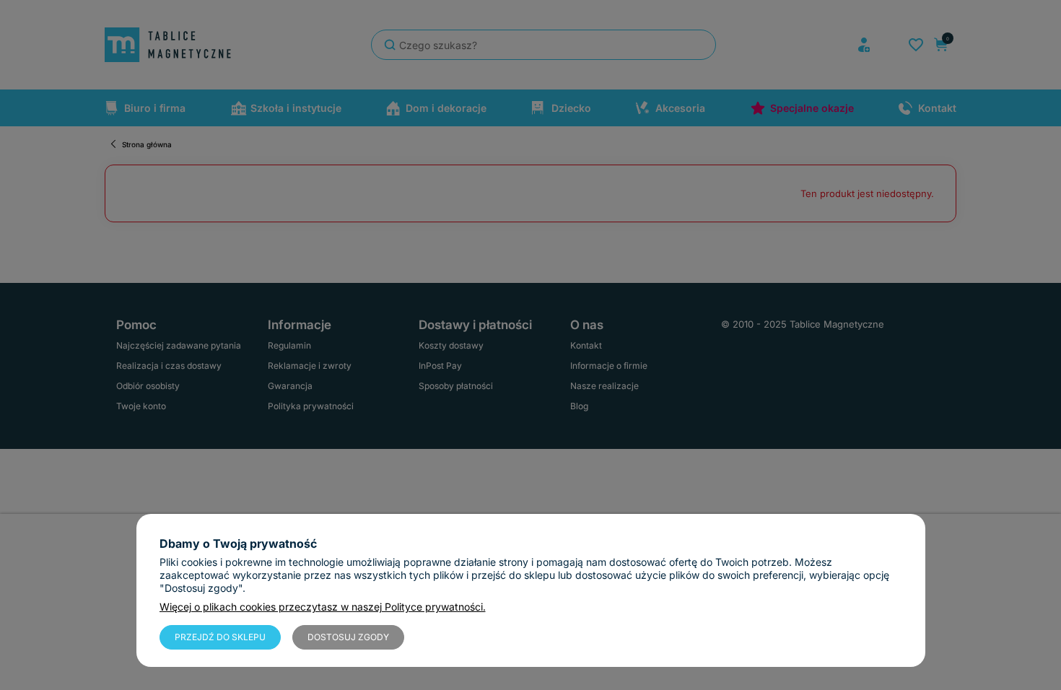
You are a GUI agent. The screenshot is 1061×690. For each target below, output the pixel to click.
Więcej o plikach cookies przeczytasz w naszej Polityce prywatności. (323, 607)
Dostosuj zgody (348, 637)
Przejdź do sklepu (220, 637)
